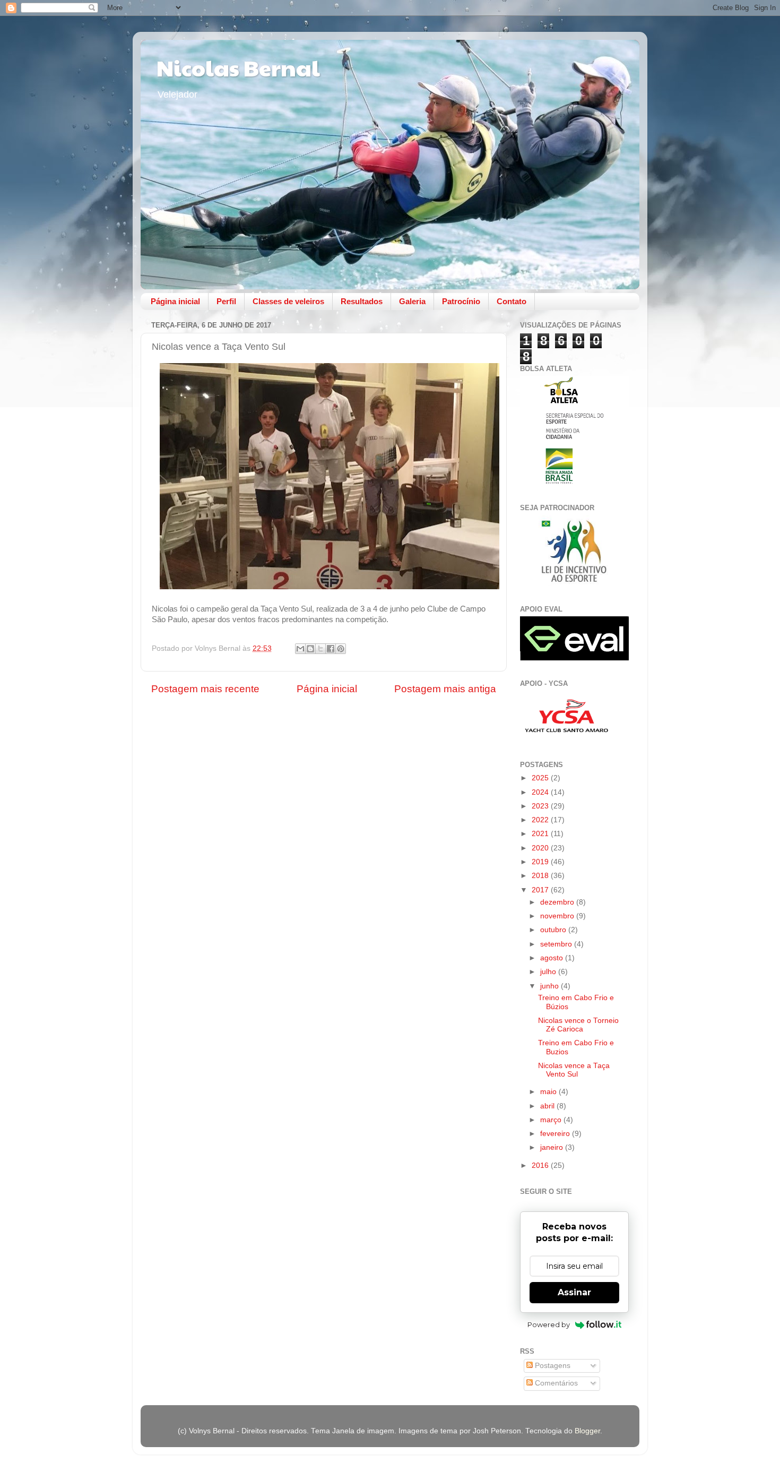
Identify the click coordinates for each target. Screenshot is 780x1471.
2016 (541, 1165)
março (552, 1120)
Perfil (226, 301)
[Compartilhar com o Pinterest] (340, 648)
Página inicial (175, 301)
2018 (541, 876)
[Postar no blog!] (310, 648)
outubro (554, 930)
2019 (541, 862)
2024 (541, 792)
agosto (552, 958)
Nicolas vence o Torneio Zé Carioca (578, 1025)
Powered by (548, 1324)
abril (548, 1106)
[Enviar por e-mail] (300, 648)
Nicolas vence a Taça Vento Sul (574, 1070)
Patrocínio (461, 301)
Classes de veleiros (288, 301)
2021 (541, 834)
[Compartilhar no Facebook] (330, 648)
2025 (541, 778)
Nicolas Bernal (238, 67)
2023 (541, 806)
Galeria (412, 301)
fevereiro (556, 1134)
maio (549, 1092)
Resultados (362, 301)
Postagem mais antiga (445, 688)
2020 (541, 848)
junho (550, 986)
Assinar (574, 1292)
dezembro (558, 902)
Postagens (551, 1366)
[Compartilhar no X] (320, 648)
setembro (557, 944)
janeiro (552, 1147)
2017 (541, 890)
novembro (558, 916)
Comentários (555, 1383)
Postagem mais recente (205, 688)
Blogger (587, 1431)
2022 (541, 820)
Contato (511, 301)
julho (549, 972)
